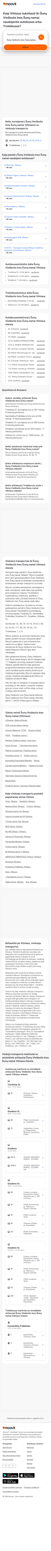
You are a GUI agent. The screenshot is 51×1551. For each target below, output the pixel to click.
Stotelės (30, 1460)
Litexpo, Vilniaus (33, 806)
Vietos (29, 1451)
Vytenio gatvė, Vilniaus (15, 847)
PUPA (7, 735)
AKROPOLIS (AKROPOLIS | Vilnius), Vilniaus (23, 857)
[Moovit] (9, 4)
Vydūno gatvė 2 (30, 756)
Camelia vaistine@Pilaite (15, 766)
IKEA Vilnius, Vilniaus (13, 826)
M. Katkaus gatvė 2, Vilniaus (17, 852)
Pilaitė (36, 761)
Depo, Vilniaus (11, 872)
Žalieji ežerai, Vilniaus (14, 882)
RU (13, 1466)
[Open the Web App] (10, 1481)
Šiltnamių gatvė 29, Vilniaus (17, 811)
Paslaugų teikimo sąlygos (12, 1487)
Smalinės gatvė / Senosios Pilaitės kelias (23, 786)
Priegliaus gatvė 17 (13, 756)
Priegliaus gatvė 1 (20, 735)
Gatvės (29, 1456)
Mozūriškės (10, 781)
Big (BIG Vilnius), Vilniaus (15, 832)
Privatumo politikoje (31, 1487)
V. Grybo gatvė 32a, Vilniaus (17, 821)
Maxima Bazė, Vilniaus (14, 806)
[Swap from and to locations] (41, 37)
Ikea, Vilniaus (31, 882)
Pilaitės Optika (34, 730)
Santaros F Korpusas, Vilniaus (18, 837)
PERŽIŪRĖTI (35, 272)
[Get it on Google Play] (10, 1475)
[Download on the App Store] (26, 1475)
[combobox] (25, 35)
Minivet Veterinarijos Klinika (17, 771)
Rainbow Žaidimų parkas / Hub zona (20, 740)
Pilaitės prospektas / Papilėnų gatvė (21, 751)
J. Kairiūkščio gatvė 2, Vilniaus (18, 877)
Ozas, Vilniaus (11, 801)
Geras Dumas (11, 745)
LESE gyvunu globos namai (16, 725)
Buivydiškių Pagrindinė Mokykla (18, 761)
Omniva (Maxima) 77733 (15, 730)
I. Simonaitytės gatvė (28, 745)
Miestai (29, 1464)
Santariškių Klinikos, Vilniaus (17, 842)
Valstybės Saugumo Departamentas (21, 776)
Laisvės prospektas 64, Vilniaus (18, 816)
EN (6, 1466)
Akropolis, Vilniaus (13, 862)
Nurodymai (31, 1468)
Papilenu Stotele (36, 766)
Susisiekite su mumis (11, 1492)
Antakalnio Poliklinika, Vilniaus (17, 867)
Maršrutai (30, 1448)
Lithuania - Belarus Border (16, 720)
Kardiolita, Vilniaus (27, 801)
